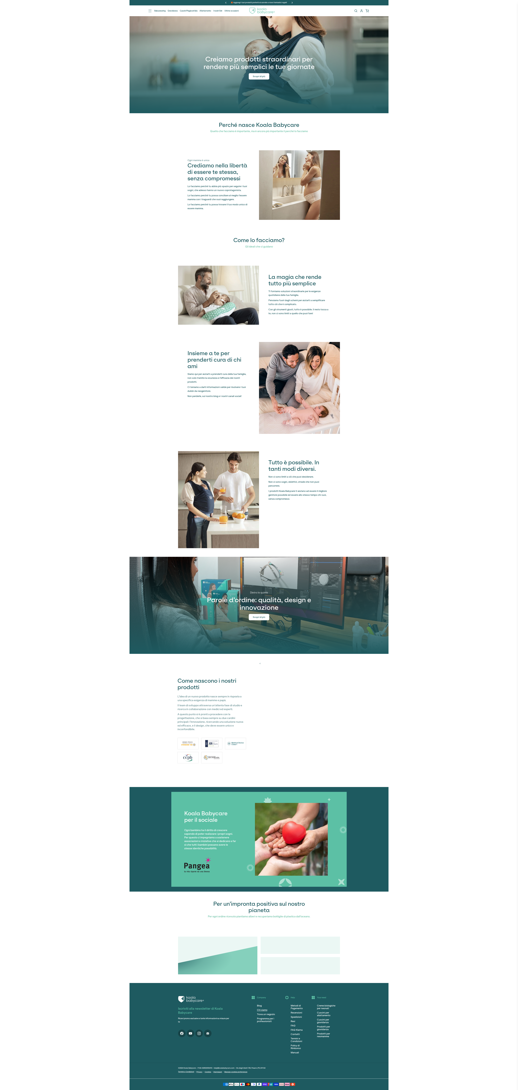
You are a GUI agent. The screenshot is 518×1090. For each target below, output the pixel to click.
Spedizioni (296, 1017)
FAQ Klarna (297, 1030)
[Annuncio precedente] (225, 2)
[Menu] (150, 10)
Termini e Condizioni (296, 1040)
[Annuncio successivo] (292, 2)
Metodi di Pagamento (297, 1007)
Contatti (295, 1034)
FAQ (293, 1025)
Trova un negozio (266, 1014)
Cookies (208, 1072)
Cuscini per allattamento (323, 1014)
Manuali (295, 1052)
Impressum (217, 1072)
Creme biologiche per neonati (326, 1007)
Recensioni (296, 1012)
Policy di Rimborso (296, 1047)
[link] (367, 10)
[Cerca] (355, 10)
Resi (293, 1021)
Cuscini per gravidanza (323, 1021)
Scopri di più (259, 76)
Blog (259, 1005)
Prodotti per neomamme (323, 1035)
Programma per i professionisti (265, 1020)
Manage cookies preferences (235, 1072)
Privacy (199, 1072)
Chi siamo (262, 1010)
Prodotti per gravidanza (323, 1028)
